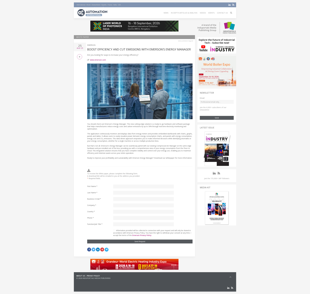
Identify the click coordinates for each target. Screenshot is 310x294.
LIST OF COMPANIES (84, 280)
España (103, 5)
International (81, 5)
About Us (80, 276)
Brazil (88, 5)
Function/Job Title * (94, 224)
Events (211, 13)
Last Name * (92, 192)
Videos (203, 13)
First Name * (92, 186)
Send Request (140, 241)
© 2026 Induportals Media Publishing (93, 278)
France (110, 5)
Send (217, 118)
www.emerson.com (98, 60)
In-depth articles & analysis (184, 13)
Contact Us (222, 13)
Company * (91, 205)
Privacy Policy (93, 276)
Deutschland (96, 5)
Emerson (91, 45)
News (166, 13)
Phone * (90, 218)
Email (202, 98)
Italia (115, 5)
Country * (91, 211)
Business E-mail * (94, 199)
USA (119, 5)
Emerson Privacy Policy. (142, 235)
